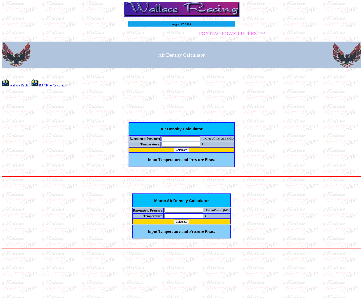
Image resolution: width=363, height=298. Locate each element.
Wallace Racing (19, 85)
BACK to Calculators (53, 85)
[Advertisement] (181, 103)
